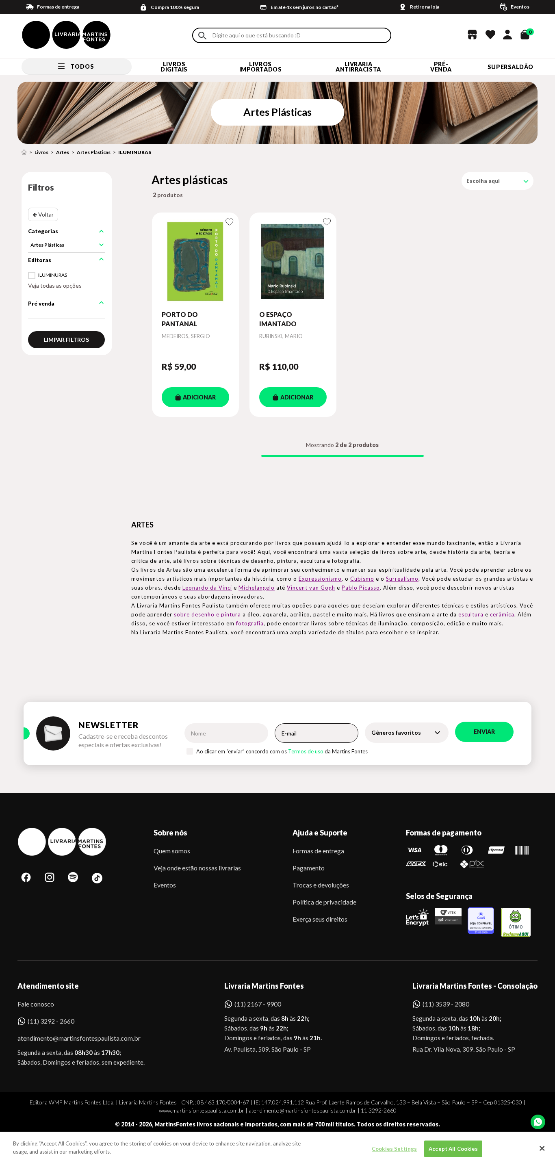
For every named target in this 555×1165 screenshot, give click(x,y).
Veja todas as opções (55, 285)
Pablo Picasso (361, 587)
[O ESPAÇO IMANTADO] (292, 261)
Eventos (165, 885)
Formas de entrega (318, 851)
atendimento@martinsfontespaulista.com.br (71, 1038)
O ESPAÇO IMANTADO (278, 318)
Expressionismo (320, 578)
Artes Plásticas (94, 152)
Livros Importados (260, 66)
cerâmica (502, 614)
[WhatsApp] (538, 1122)
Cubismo (362, 578)
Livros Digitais (173, 66)
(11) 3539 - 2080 (446, 1004)
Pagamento (309, 868)
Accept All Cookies (453, 1148)
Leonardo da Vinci (207, 587)
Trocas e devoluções (321, 885)
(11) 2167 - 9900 (257, 1004)
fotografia (250, 623)
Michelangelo (256, 587)
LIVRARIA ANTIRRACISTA (358, 66)
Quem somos (172, 851)
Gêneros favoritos (396, 732)
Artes (62, 152)
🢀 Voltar (43, 214)
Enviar (484, 731)
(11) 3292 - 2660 (51, 1021)
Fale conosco (35, 1004)
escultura (470, 614)
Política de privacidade (324, 902)
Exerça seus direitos (320, 919)
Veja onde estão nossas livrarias (197, 868)
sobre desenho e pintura (207, 614)
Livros (41, 152)
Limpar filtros (66, 339)
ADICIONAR (199, 397)
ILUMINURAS (134, 152)
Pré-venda (441, 66)
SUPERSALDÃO (510, 66)
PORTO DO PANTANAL (180, 318)
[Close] (542, 1148)
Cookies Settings (394, 1148)
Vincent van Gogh (311, 587)
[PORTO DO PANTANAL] (195, 261)
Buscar (202, 35)
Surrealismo (402, 578)
